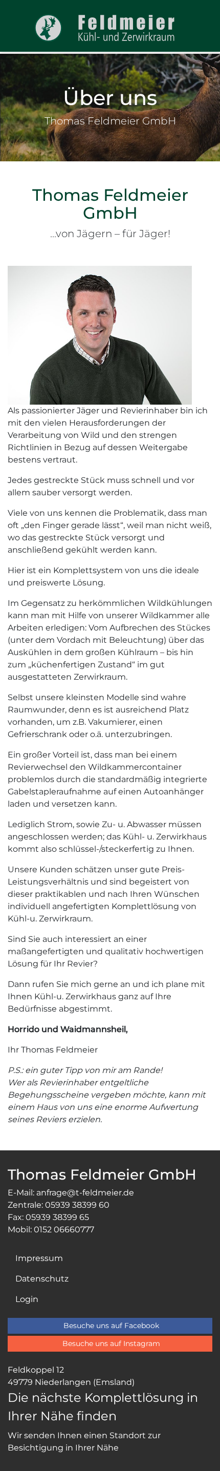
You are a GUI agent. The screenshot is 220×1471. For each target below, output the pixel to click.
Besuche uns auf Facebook (111, 1325)
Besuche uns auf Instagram (111, 1343)
